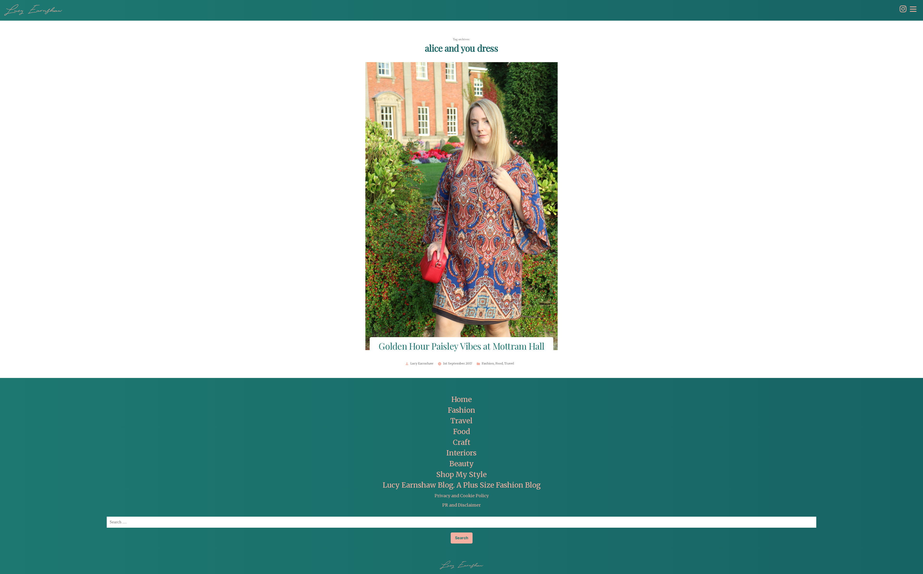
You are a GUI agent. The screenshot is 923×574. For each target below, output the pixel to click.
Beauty (461, 463)
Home (461, 399)
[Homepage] (33, 10)
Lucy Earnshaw (421, 363)
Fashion (488, 363)
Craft (461, 442)
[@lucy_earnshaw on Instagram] (901, 11)
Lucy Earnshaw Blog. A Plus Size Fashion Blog (462, 485)
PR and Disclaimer (461, 505)
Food (499, 363)
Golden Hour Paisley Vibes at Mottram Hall (461, 347)
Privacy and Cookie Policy (462, 495)
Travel (509, 363)
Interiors (461, 452)
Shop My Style (461, 474)
